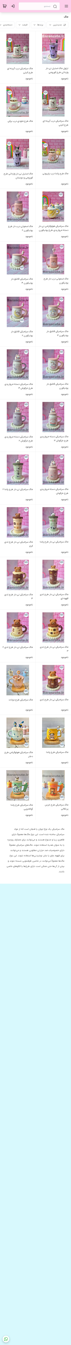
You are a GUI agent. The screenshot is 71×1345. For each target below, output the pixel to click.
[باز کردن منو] (65, 6)
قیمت (24, 24)
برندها (40, 24)
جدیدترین (57, 24)
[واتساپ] (6, 1339)
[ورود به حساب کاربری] (13, 6)
